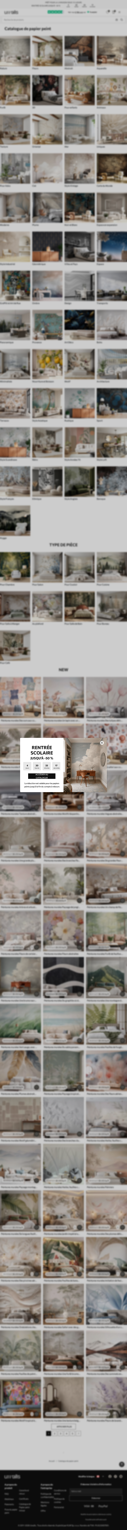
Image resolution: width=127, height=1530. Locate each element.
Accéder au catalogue (41, 776)
